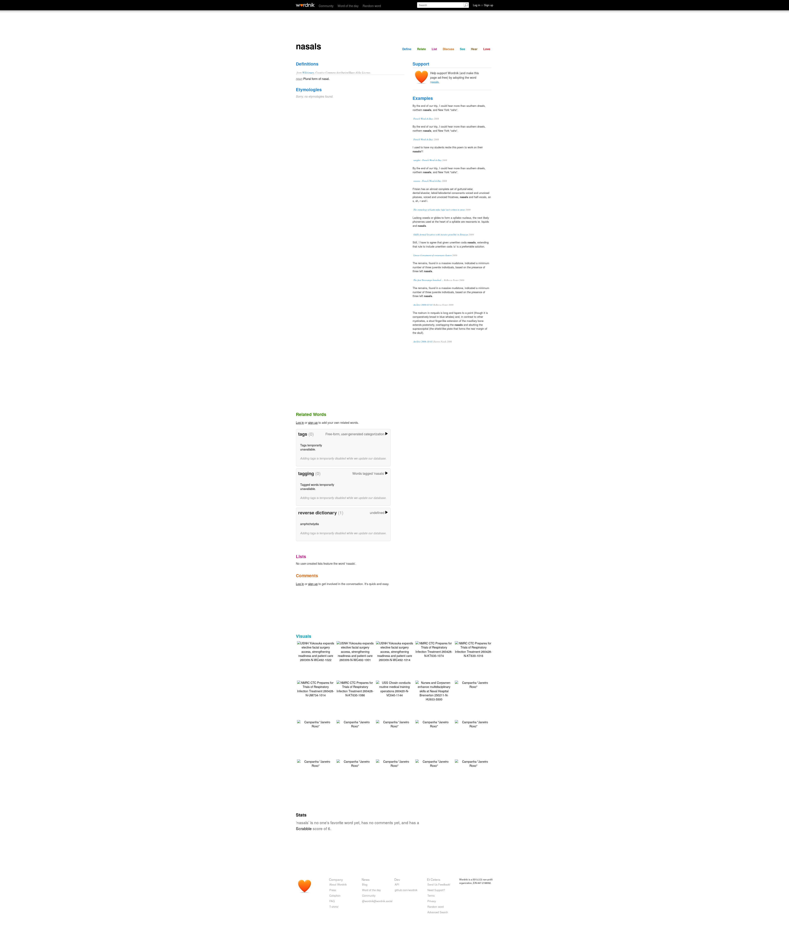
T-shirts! (334, 907)
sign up (313, 422)
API (397, 884)
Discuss (448, 49)
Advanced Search (437, 912)
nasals (434, 82)
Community (326, 5)
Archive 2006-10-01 (423, 341)
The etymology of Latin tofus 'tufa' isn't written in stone (439, 209)
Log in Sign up (483, 5)
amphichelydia (309, 524)
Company (336, 879)
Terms (431, 895)
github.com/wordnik (406, 890)
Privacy (431, 901)
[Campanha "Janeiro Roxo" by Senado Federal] (473, 684)
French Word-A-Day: (423, 118)
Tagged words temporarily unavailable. (317, 486)
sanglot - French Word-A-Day (427, 160)
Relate (421, 49)
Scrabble (304, 828)
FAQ (332, 901)
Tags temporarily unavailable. (311, 447)
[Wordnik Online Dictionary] (305, 5)
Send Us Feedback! (438, 884)
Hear (474, 49)
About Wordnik (338, 884)
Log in (300, 422)
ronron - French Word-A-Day (427, 180)
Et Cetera (433, 879)
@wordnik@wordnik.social (377, 901)
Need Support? (436, 890)
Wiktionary (308, 72)
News (366, 879)
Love (486, 49)
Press (332, 890)
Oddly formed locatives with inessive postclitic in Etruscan (440, 234)
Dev (397, 879)
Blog (364, 884)
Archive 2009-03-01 (423, 304)
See (462, 49)
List (434, 49)
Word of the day (348, 5)
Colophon (334, 895)
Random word (372, 5)
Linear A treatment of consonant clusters (432, 255)
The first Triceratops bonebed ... (428, 280)
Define (406, 49)
